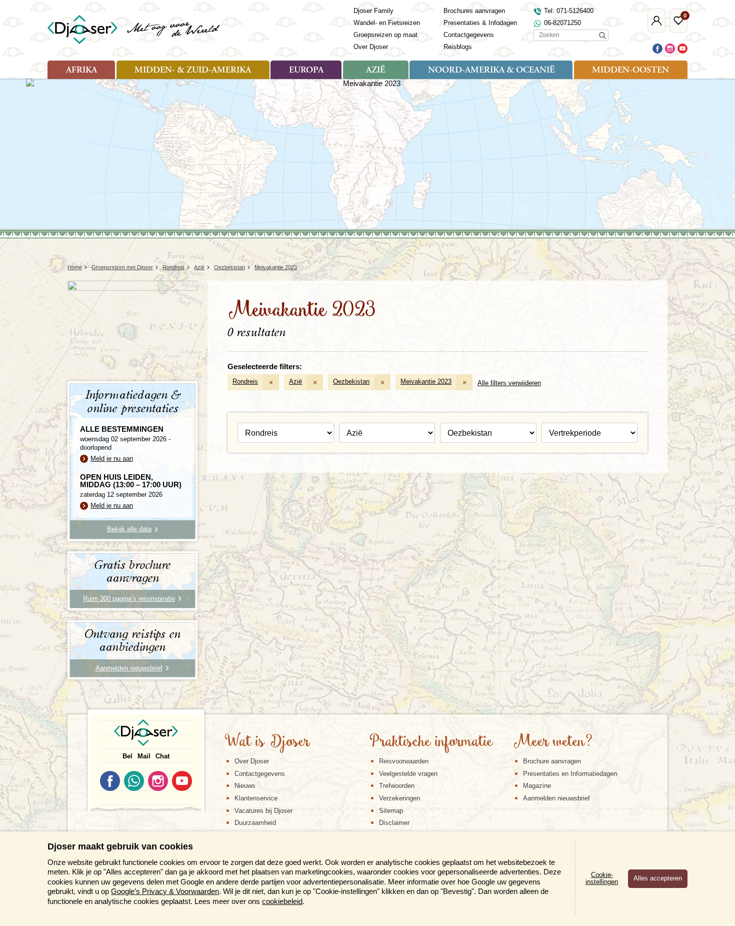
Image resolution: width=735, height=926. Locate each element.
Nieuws (245, 785)
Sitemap (391, 810)
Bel (127, 756)
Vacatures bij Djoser (263, 810)
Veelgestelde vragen (408, 773)
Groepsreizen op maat (386, 35)
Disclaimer (394, 822)
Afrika (81, 70)
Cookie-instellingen (602, 878)
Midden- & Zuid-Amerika (192, 70)
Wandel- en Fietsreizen (387, 23)
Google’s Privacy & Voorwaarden (165, 891)
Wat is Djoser (267, 742)
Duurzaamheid (255, 822)
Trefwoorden (396, 785)
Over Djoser (371, 47)
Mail (144, 756)
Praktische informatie (431, 742)
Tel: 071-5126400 (569, 11)
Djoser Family (374, 11)
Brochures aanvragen (474, 11)
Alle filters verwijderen (509, 383)
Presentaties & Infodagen (480, 23)
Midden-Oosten (630, 70)
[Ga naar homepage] (134, 29)
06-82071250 (562, 23)
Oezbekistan (351, 381)
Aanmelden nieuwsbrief (556, 798)
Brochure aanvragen (552, 761)
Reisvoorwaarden (403, 761)
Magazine (537, 785)
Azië (375, 70)
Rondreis (245, 381)
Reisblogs (458, 47)
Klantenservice (256, 798)
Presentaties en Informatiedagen (570, 773)
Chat (163, 756)
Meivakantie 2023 (426, 381)
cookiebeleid (282, 901)
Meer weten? (553, 742)
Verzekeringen (399, 798)
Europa (306, 70)
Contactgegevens (469, 35)
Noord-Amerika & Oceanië (491, 70)
